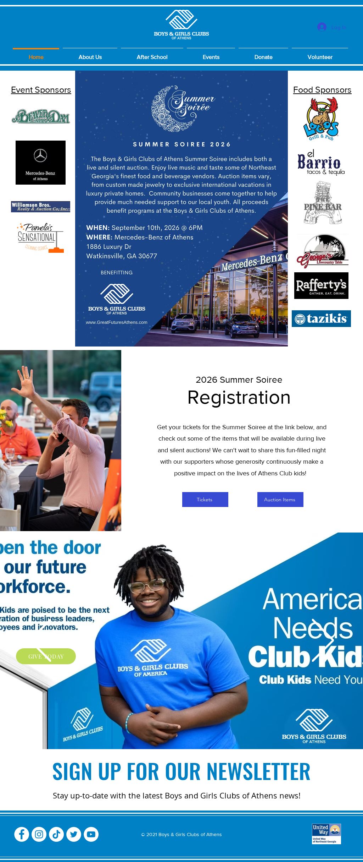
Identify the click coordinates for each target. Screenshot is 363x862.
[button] (320, 54)
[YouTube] (91, 834)
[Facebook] (21, 834)
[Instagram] (39, 834)
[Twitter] (73, 834)
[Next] (323, 641)
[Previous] (40, 641)
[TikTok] (56, 834)
